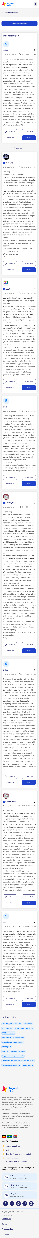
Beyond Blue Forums (7, 4)
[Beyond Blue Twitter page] (25, 1204)
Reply (28, 138)
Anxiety (5, 1024)
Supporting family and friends (13, 1056)
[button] (5, 131)
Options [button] (35, 12)
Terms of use (7, 1224)
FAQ (7, 1150)
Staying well (6, 1047)
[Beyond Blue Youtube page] (12, 1204)
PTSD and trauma (8, 1033)
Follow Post (29, 131)
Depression (28, 1024)
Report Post (10, 137)
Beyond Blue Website (10, 1089)
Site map (5, 1234)
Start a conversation (19, 23)
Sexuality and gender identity (12, 1042)
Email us (14, 1194)
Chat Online (16, 1185)
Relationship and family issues (13, 1037)
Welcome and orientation (11, 1065)
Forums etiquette (12, 1158)
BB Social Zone (15, 1024)
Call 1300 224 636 (19, 1176)
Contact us (6, 1219)
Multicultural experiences (24, 1028)
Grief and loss (7, 1028)
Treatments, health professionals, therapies (18, 1060)
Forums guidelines (13, 1146)
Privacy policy (7, 1229)
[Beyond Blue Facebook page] (5, 1204)
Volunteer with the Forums (16, 1162)
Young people (28, 1065)
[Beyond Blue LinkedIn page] (31, 1204)
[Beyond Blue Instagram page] (18, 1204)
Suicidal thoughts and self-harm (13, 1051)
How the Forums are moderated (18, 1154)
